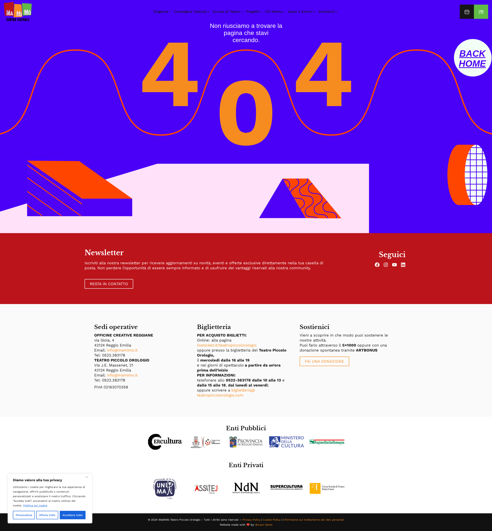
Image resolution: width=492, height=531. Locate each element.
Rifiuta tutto (47, 515)
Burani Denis (263, 524)
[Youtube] (394, 264)
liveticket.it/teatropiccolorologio (227, 345)
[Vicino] (88, 477)
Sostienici (326, 11)
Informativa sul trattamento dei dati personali (313, 519)
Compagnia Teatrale (190, 11)
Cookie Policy (271, 519)
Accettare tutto (72, 515)
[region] (50, 498)
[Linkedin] (403, 264)
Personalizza (24, 515)
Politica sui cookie (35, 505)
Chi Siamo (273, 11)
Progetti (252, 11)
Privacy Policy (251, 519)
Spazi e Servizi (300, 11)
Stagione (160, 11)
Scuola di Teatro (226, 11)
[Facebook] (377, 264)
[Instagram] (385, 264)
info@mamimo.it (122, 350)
